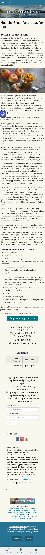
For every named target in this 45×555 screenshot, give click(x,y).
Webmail (17, 538)
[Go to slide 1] (14, 483)
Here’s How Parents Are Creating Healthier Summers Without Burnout (22, 509)
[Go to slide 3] (19, 483)
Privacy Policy (32, 531)
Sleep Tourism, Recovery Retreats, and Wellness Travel (23, 513)
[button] (3, 114)
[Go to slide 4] (22, 483)
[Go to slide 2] (17, 483)
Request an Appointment (22, 318)
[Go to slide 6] (28, 483)
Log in (28, 538)
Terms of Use (20, 531)
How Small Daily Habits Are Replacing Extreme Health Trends (23, 517)
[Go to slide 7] (31, 483)
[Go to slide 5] (25, 483)
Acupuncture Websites (18, 527)
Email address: (12, 413)
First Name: (11, 406)
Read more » (25, 479)
